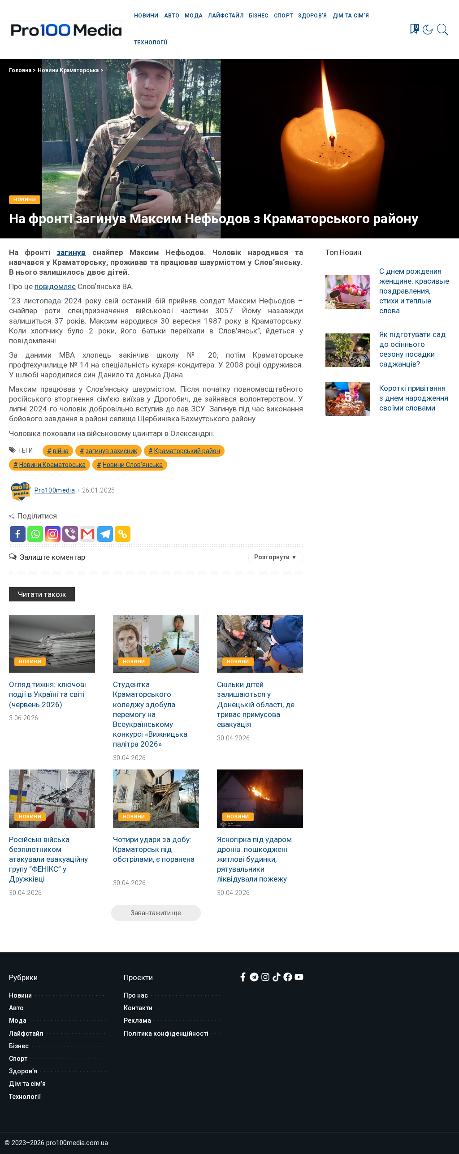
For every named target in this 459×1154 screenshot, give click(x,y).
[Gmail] (87, 534)
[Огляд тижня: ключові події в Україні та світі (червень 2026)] (52, 644)
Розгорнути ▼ (275, 557)
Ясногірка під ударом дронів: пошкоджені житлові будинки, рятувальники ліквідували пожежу (254, 859)
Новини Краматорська (68, 70)
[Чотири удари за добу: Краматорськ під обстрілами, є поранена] (156, 798)
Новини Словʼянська (133, 464)
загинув (71, 252)
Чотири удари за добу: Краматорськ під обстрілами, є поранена (154, 849)
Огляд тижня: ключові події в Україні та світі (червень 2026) (47, 694)
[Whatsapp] (35, 534)
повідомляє (55, 286)
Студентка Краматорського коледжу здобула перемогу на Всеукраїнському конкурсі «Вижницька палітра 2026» (150, 714)
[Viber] (70, 534)
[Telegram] (105, 534)
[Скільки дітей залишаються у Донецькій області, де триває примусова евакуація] (260, 644)
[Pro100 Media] (67, 29)
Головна (20, 70)
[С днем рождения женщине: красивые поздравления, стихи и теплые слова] (347, 292)
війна (61, 450)
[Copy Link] (122, 534)
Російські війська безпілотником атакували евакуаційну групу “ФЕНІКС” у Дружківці (48, 859)
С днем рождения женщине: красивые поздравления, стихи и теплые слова (414, 291)
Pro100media (55, 490)
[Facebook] (18, 534)
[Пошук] (443, 29)
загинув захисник (111, 450)
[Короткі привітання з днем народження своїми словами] (347, 399)
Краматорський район (187, 450)
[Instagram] (53, 534)
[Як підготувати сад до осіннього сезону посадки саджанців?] (347, 350)
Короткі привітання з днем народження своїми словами (413, 398)
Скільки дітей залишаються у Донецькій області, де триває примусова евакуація (255, 704)
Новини (24, 200)
